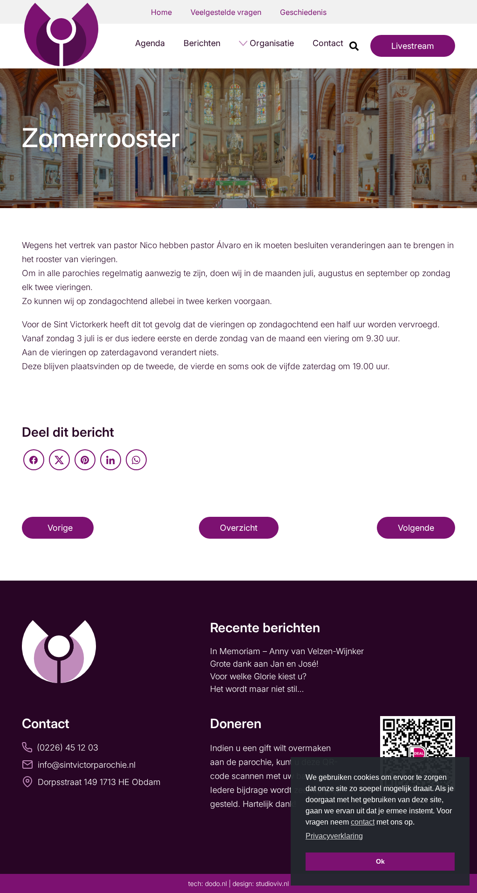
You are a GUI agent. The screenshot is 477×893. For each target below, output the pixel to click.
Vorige (60, 528)
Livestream (412, 46)
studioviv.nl (272, 883)
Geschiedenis (303, 12)
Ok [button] (380, 861)
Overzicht (239, 528)
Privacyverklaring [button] (334, 836)
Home (161, 12)
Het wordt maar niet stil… (258, 689)
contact (363, 822)
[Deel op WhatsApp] (136, 459)
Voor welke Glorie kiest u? (258, 676)
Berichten (202, 43)
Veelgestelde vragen (226, 12)
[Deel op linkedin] (110, 459)
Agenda (150, 43)
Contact (328, 43)
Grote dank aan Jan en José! (265, 664)
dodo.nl (216, 883)
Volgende (416, 528)
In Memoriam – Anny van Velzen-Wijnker (288, 651)
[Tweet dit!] (59, 459)
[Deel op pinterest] (85, 459)
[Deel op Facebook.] (33, 459)
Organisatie (272, 43)
